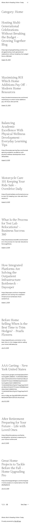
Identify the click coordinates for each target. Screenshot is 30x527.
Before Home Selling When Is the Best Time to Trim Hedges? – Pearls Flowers (15, 327)
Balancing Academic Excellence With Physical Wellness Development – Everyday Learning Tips (14, 134)
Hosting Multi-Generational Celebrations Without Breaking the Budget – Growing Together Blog (14, 33)
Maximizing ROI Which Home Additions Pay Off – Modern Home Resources (14, 85)
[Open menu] (27, 2)
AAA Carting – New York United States (15, 367)
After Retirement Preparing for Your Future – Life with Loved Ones (14, 424)
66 (7, 504)
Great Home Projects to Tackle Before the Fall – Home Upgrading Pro (13, 468)
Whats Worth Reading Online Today (13, 2)
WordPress (17, 521)
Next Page (24, 504)
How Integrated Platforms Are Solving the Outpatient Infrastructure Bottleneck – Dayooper (12, 276)
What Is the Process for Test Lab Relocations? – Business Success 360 (15, 227)
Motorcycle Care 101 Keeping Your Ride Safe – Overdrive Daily (13, 183)
